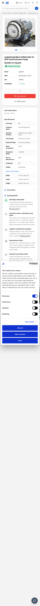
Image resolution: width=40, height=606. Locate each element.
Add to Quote (21, 96)
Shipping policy (25, 236)
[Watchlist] (33, 3)
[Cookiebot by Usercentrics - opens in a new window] (29, 263)
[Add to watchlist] (33, 20)
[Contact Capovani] (34, 601)
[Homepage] (7, 2)
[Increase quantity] (34, 91)
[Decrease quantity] (6, 91)
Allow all (20, 328)
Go (36, 8)
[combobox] (20, 8)
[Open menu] (3, 2)
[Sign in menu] (37, 3)
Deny (20, 340)
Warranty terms (14, 209)
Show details (29, 322)
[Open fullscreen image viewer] (20, 32)
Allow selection (20, 334)
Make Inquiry (21, 101)
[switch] (35, 302)
